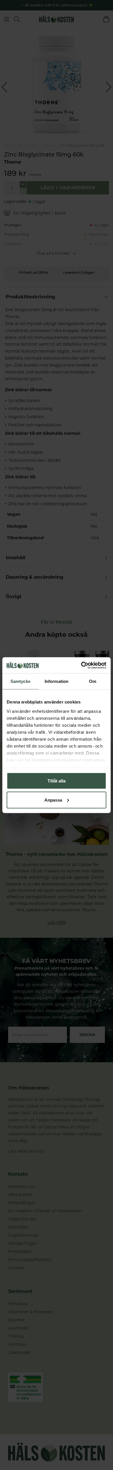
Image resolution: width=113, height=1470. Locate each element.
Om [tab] (92, 681)
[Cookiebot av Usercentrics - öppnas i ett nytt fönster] (81, 665)
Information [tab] (56, 681)
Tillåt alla (56, 780)
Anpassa (53, 799)
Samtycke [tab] (20, 681)
